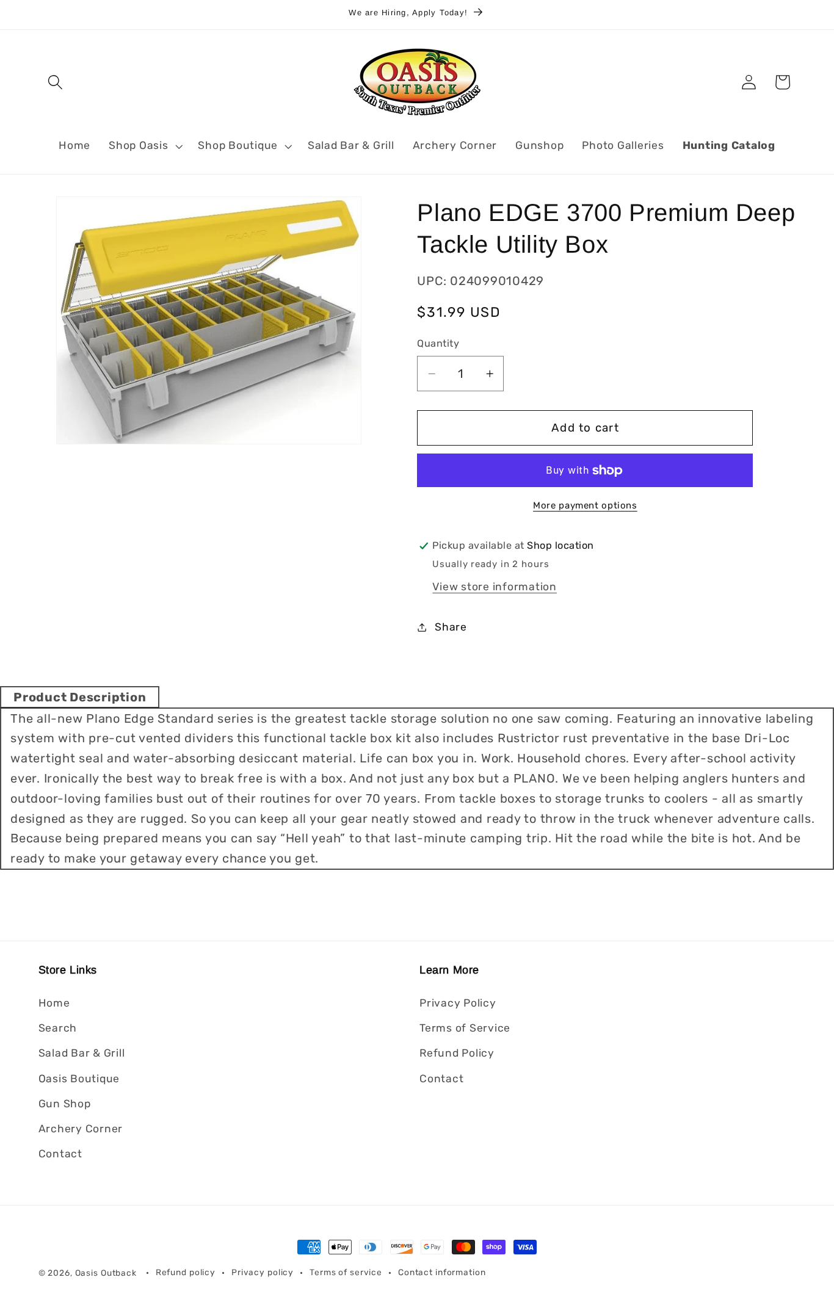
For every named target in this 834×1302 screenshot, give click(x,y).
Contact (60, 1154)
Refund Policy (457, 1053)
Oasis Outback (106, 1273)
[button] (55, 82)
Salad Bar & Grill (81, 1053)
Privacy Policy (457, 1003)
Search (58, 1028)
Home (54, 1003)
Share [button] (451, 627)
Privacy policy (262, 1273)
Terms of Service (464, 1028)
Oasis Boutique (79, 1078)
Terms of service (346, 1273)
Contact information (442, 1273)
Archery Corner (80, 1129)
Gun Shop (64, 1104)
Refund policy (186, 1273)
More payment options (585, 505)
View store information (494, 586)
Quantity (438, 344)
